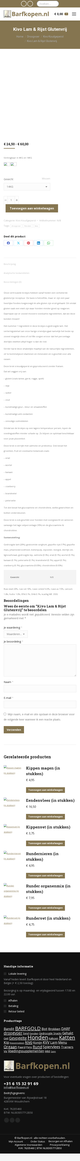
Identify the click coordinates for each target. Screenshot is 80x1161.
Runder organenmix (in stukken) (48, 888)
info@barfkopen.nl (16, 1087)
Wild (47, 1051)
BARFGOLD (28, 1028)
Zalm (53, 1051)
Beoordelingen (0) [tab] (12, 282)
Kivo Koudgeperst (26, 220)
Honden (27, 226)
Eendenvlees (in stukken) (50, 800)
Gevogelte (18, 1038)
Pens (29, 1047)
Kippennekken (17, 1043)
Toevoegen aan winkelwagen (32, 208)
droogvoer (16, 226)
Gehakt (67, 1033)
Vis (5, 1051)
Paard (21, 1047)
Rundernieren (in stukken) (42, 856)
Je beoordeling (13, 641)
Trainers (67, 1047)
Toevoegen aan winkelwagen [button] (45, 790)
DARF (65, 1028)
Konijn (37, 1043)
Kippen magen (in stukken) (43, 771)
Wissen (46, 178)
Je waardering (13, 627)
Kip (6, 1042)
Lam (53, 1042)
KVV (46, 1042)
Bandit (9, 1029)
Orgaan (10, 1046)
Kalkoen (53, 1038)
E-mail (8, 698)
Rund (37, 1046)
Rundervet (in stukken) (48, 918)
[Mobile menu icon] (74, 14)
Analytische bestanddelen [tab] (16, 273)
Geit (6, 1038)
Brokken (54, 1029)
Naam (8, 682)
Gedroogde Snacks (50, 1033)
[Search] (55, 4)
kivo (36, 226)
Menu (62, 1042)
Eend (26, 1033)
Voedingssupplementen (26, 1051)
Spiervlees (51, 1046)
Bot (44, 1028)
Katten (67, 1037)
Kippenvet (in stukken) (48, 827)
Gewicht (8, 179)
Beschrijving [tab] (10, 264)
